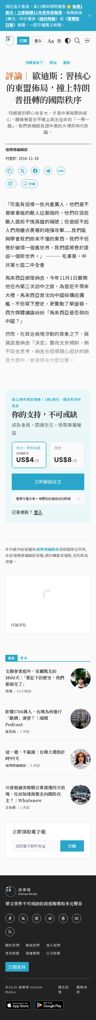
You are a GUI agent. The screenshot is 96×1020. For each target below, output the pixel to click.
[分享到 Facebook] (35, 171)
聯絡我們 (33, 945)
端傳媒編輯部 (47, 549)
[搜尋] (77, 40)
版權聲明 (33, 953)
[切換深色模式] (68, 40)
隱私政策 (63, 989)
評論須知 (18, 625)
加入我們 (53, 945)
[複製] (9, 171)
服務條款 (82, 989)
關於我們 (12, 945)
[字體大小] (50, 41)
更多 (23, 658)
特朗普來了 (34, 62)
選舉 (66, 62)
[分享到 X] (22, 171)
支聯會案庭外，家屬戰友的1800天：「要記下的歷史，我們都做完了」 (34, 677)
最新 (11, 658)
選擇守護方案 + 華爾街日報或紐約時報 (43, 498)
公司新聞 (53, 953)
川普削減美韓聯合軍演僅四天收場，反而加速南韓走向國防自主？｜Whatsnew (35, 793)
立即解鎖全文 (48, 481)
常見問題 (12, 953)
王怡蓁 (10, 807)
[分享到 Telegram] (48, 171)
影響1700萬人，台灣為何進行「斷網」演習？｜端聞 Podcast (33, 718)
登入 (38, 512)
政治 (53, 62)
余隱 (8, 691)
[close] (89, 15)
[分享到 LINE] (61, 171)
